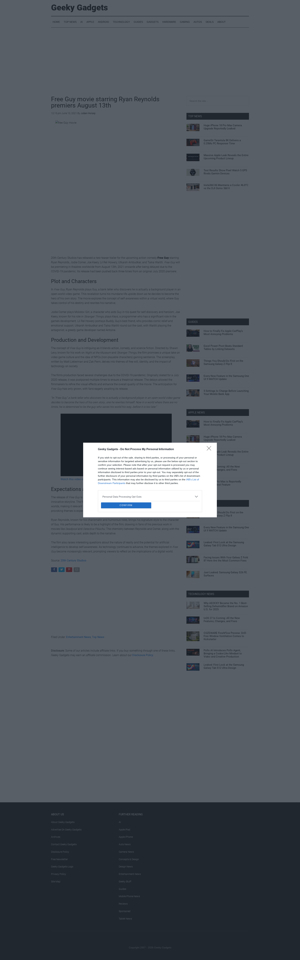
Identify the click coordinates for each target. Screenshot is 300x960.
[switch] (193, 479)
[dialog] (150, 480)
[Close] (210, 424)
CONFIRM (126, 530)
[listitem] (150, 471)
